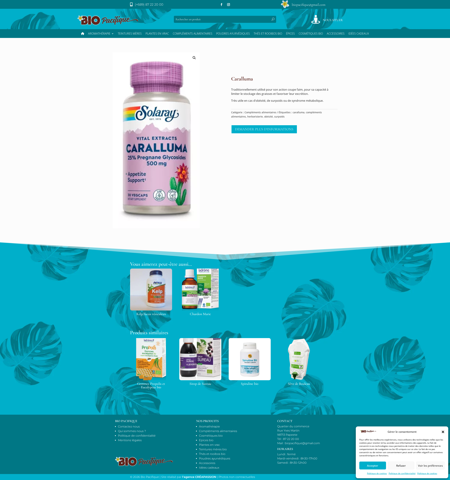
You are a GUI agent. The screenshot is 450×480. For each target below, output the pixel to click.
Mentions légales (130, 440)
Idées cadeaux (209, 467)
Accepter (372, 465)
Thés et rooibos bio (212, 454)
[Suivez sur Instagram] (228, 4)
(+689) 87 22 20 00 (149, 4)
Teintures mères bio (213, 449)
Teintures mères (130, 33)
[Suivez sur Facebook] (221, 4)
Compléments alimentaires (192, 33)
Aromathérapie (99, 33)
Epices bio (206, 440)
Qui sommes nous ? (132, 431)
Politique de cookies (377, 473)
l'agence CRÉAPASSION (199, 477)
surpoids (279, 116)
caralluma (298, 112)
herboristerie (255, 116)
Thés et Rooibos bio (268, 33)
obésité (268, 116)
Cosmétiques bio (311, 33)
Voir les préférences (430, 465)
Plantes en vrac (157, 33)
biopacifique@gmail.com (308, 5)
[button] (443, 432)
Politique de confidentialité (402, 473)
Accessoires (336, 33)
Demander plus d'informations (264, 129)
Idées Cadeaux (358, 33)
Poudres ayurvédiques (233, 33)
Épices (290, 33)
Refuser (401, 465)
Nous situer (333, 20)
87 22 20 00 (291, 439)
